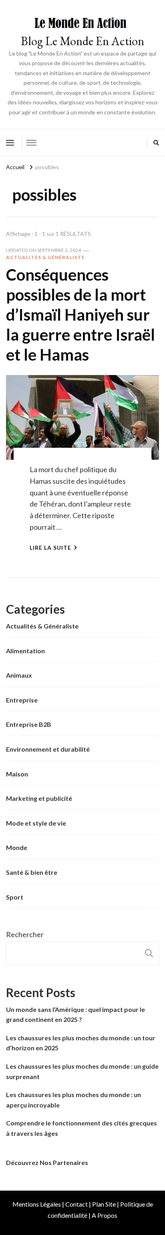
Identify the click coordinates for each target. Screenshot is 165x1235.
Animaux (19, 675)
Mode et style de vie (36, 823)
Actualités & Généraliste (45, 257)
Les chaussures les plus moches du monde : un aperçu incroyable (73, 1100)
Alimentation (25, 650)
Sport (14, 897)
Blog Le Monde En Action (82, 41)
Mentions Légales (36, 1204)
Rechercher (25, 934)
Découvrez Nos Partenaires (47, 1162)
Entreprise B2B (28, 724)
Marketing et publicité (39, 798)
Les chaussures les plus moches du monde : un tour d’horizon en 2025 (80, 1043)
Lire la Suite (50, 547)
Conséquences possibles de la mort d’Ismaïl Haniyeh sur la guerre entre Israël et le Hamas (80, 314)
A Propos (104, 1215)
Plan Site (104, 1204)
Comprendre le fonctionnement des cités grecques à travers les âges (81, 1128)
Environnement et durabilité (48, 749)
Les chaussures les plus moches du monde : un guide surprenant (82, 1071)
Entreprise (22, 700)
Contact (76, 1204)
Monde (16, 847)
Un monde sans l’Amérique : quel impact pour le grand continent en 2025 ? (75, 1015)
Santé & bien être (31, 872)
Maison (17, 774)
